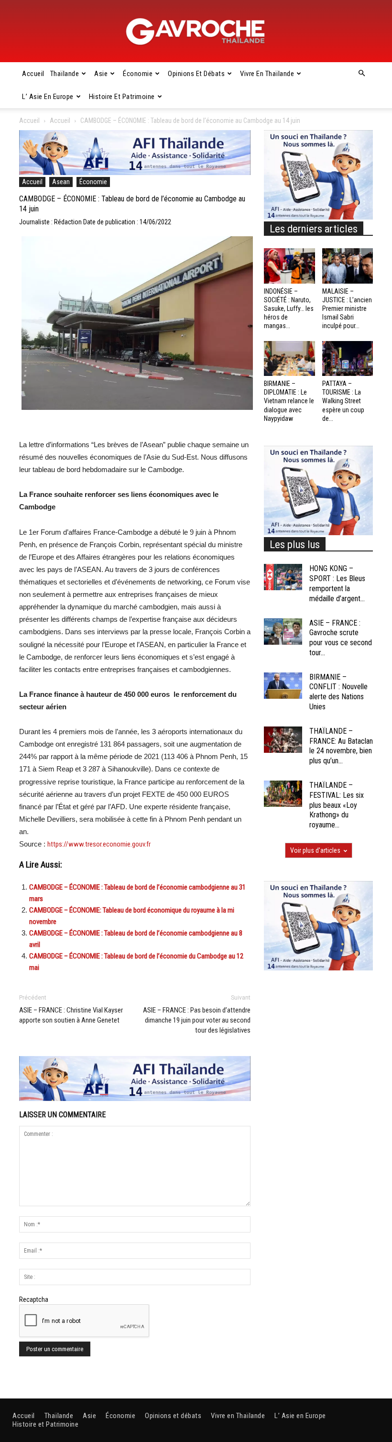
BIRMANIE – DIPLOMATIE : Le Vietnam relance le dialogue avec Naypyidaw (289, 401)
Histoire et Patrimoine (122, 96)
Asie (101, 73)
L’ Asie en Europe (48, 96)
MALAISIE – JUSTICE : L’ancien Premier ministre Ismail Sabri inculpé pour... (347, 308)
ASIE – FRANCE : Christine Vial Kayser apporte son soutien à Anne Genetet (71, 1015)
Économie (137, 73)
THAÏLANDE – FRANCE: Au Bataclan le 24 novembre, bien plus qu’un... (341, 746)
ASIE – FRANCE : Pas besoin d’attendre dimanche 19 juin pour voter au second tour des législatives (196, 1020)
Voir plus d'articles (315, 850)
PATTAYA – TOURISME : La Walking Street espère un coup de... (343, 401)
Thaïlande (64, 73)
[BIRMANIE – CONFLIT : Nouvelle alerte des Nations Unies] (283, 685)
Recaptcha (33, 1299)
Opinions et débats (196, 73)
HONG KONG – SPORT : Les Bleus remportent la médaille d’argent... (337, 583)
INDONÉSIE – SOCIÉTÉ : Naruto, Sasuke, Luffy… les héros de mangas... (289, 308)
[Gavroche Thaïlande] (196, 31)
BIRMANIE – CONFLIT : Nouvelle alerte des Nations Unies (338, 691)
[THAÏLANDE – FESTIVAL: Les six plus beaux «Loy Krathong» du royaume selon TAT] (283, 794)
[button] (361, 73)
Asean (61, 182)
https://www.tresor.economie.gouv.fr (99, 844)
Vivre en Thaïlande (267, 73)
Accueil (33, 73)
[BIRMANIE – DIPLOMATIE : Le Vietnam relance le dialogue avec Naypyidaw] (289, 358)
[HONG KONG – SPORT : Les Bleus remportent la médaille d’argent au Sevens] (283, 577)
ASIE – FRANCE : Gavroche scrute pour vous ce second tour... (340, 637)
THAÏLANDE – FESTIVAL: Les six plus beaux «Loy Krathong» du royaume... (336, 805)
